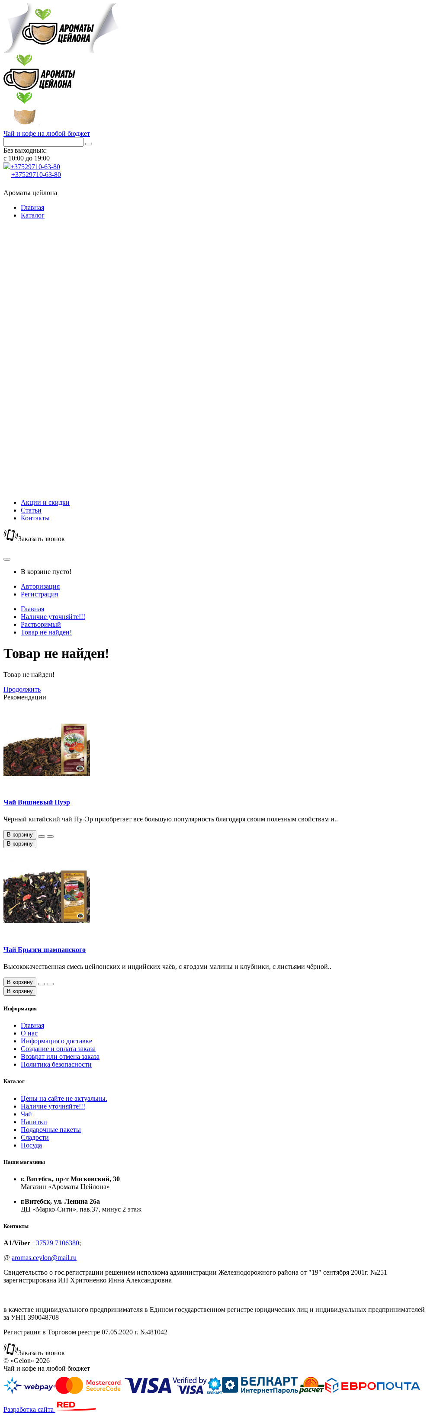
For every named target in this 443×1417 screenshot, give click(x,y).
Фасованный (57, 326)
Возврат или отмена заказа (60, 1056)
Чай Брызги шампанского (44, 949)
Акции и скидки (45, 502)
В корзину (20, 843)
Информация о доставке (56, 1041)
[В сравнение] (50, 836)
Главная (32, 207)
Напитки (47, 432)
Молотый (52, 266)
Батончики (54, 380)
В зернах (51, 274)
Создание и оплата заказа (58, 1048)
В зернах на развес (55, 285)
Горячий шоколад (50, 444)
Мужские (52, 411)
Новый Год (54, 419)
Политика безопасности (56, 1064)
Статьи (31, 510)
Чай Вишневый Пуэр (36, 802)
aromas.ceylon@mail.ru (44, 1257)
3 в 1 (45, 305)
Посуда (31, 494)
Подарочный (57, 297)
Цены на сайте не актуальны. (47, 226)
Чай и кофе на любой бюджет (46, 133)
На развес (52, 341)
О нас (29, 1033)
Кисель (48, 486)
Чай (39, 318)
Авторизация (40, 586)
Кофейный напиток (54, 475)
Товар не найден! (46, 632)
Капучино (53, 455)
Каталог (33, 215)
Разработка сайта (29, 1409)
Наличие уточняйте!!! (40, 246)
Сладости (49, 372)
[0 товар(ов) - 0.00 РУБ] (6, 559)
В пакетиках (56, 333)
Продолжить (22, 689)
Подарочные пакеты (39, 392)
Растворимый (58, 258)
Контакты (35, 518)
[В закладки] (41, 836)
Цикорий (51, 463)
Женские (51, 403)
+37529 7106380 (55, 1243)
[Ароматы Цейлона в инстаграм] (7, 185)
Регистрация (39, 594)
